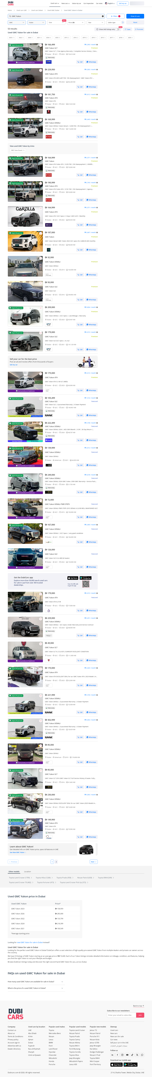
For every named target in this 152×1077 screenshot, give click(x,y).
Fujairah (31, 1046)
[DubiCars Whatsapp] (142, 1055)
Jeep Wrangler (74, 1058)
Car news (113, 1039)
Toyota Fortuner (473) (45, 882)
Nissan (51, 1036)
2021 (38, 37)
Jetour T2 (93, 1030)
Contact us (12, 1030)
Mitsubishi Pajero (76, 1061)
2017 (111, 37)
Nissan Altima (74, 1043)
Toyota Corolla (75, 1052)
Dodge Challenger (97, 1052)
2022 (20, 37)
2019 (84, 37)
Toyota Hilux (74, 1055)
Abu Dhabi (32, 1033)
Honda (51, 1061)
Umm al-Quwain (34, 1055)
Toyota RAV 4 (74, 1046)
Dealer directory (14, 1049)
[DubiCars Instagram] (122, 1055)
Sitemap (113, 1027)
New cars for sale (117, 1036)
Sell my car (123, 3)
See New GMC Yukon (17, 852)
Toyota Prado (74, 1036)
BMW (51, 1043)
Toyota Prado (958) (64, 878)
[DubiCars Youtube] (127, 1055)
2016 (75, 37)
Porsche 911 (94, 1036)
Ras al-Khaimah (34, 1049)
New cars (113, 1033)
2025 (56, 37)
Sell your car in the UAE (119, 1043)
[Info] (97, 29)
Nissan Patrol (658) (84, 878)
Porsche (52, 1064)
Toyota (51, 1030)
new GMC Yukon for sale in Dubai (30, 942)
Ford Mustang (74, 1049)
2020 (129, 37)
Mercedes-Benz (55, 1033)
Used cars (114, 1030)
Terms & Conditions (15, 1036)
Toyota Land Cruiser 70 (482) (20, 882)
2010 (93, 37)
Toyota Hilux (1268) (43, 878)
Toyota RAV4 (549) (105, 878)
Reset (135, 22)
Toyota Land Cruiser (77, 1030)
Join (140, 1015)
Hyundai (52, 1052)
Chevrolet (52, 1055)
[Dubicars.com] (15, 1014)
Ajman (30, 1039)
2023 (10, 37)
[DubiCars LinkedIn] (112, 1055)
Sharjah (31, 1052)
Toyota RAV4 (94, 1058)
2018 (120, 37)
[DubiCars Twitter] (137, 1055)
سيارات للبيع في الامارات (118, 1046)
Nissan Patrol (74, 1033)
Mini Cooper (94, 1061)
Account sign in (14, 1043)
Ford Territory (95, 1064)
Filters (116, 16)
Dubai (30, 1043)
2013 (102, 37)
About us (11, 1033)
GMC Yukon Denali (16, 150)
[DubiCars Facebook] (117, 1055)
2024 (47, 37)
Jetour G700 (94, 1043)
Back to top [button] (137, 1006)
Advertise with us (14, 1046)
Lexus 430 (73, 1064)
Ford (50, 1046)
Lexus (51, 1039)
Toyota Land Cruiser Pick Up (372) (73, 882)
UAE (29, 1030)
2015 (65, 37)
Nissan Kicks (94, 1039)
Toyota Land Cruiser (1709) (19, 878)
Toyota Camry (74, 1039)
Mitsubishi (53, 1058)
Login (137, 3)
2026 (29, 37)
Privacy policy (13, 1039)
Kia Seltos (93, 1049)
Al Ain (30, 1036)
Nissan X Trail (95, 1055)
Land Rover (53, 1049)
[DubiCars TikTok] (132, 1055)
